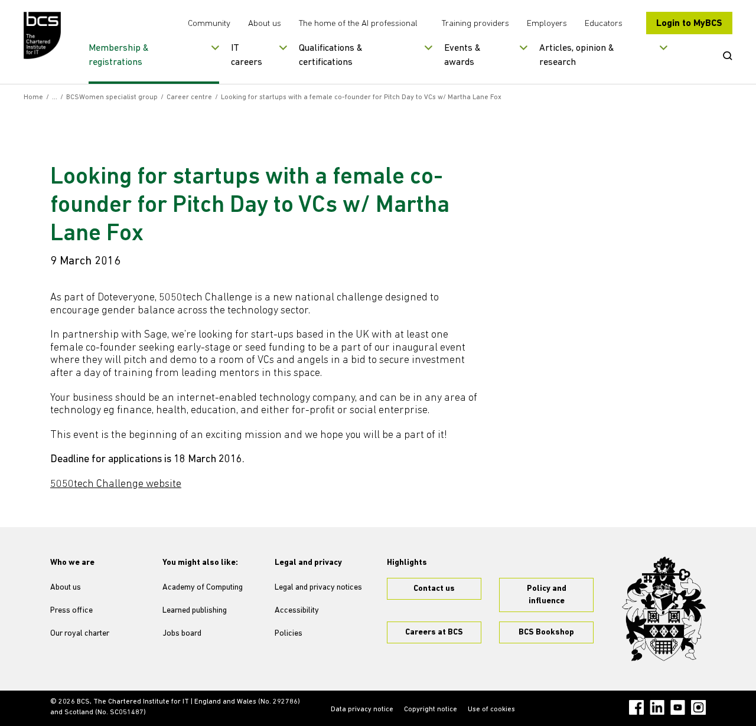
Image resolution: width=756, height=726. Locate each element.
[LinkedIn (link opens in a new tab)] (657, 707)
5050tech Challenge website (115, 484)
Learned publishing (194, 610)
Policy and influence (546, 595)
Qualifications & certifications (331, 55)
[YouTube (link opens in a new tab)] (677, 707)
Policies (288, 633)
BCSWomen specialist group (112, 97)
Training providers (475, 23)
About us (264, 23)
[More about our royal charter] (664, 609)
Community (209, 23)
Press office (71, 610)
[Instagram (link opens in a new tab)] (698, 707)
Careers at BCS (434, 632)
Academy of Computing (202, 587)
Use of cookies (491, 709)
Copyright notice (430, 709)
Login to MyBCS (689, 23)
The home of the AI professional (358, 23)
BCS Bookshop (546, 632)
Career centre (189, 97)
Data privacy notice (362, 709)
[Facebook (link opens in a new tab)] (636, 707)
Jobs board (181, 633)
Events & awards (462, 55)
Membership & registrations (119, 55)
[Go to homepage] (43, 35)
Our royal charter (79, 633)
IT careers (246, 55)
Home (33, 97)
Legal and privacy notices (318, 587)
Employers (547, 23)
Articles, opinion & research (576, 55)
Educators (604, 23)
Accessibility (297, 610)
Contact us (434, 588)
